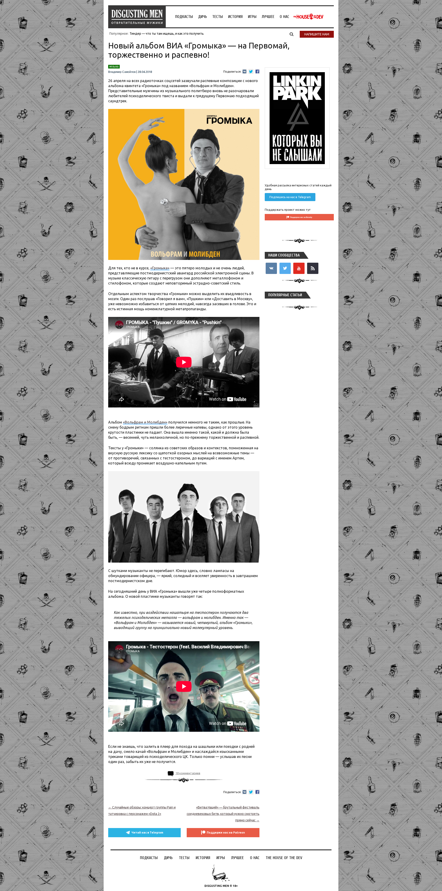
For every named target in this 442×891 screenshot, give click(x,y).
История (235, 16)
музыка (114, 66)
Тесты (217, 16)
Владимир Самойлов (122, 72)
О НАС (284, 16)
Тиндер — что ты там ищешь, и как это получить (167, 33)
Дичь (202, 16)
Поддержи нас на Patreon (226, 832)
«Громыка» (159, 268)
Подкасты (184, 16)
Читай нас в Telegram (147, 832)
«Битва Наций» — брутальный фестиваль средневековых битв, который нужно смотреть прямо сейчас (223, 814)
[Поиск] (291, 34)
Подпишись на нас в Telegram (290, 197)
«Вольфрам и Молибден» (145, 422)
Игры (252, 16)
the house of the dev (308, 16)
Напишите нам (316, 34)
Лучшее (268, 16)
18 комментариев (187, 773)
